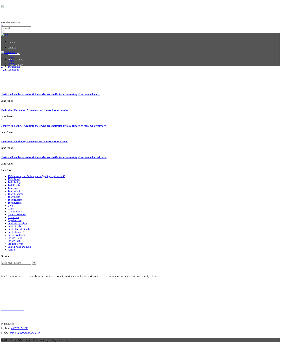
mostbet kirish (15, 226)
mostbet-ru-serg (16, 232)
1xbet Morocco (15, 194)
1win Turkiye (15, 182)
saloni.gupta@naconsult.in (25, 333)
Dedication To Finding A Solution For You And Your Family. (34, 110)
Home (4, 70)
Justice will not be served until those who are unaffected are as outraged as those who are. (50, 94)
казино (11, 249)
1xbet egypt (14, 191)
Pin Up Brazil (15, 238)
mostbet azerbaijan (17, 223)
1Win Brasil (14, 179)
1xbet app (13, 188)
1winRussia (14, 185)
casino (11, 208)
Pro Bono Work (16, 243)
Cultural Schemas (17, 214)
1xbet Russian (15, 199)
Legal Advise (14, 220)
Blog (10, 205)
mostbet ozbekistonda (19, 229)
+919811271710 (19, 328)
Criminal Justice (16, 211)
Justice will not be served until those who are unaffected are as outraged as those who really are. (54, 125)
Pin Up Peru (14, 240)
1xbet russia (14, 196)
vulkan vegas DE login (19, 246)
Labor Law (13, 217)
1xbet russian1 (15, 202)
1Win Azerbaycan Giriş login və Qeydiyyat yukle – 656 (36, 176)
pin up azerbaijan (16, 235)
